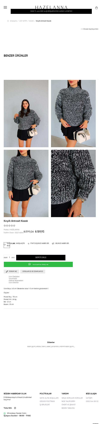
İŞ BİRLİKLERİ (45, 405)
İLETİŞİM (89, 398)
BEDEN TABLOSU (68, 408)
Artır (13, 257)
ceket (48, 346)
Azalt (5, 257)
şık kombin (55, 346)
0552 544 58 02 (92, 401)
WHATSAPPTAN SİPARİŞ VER (40, 264)
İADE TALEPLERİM (68, 401)
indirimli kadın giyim (66, 346)
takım (44, 346)
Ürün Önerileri (14, 282)
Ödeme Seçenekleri (16, 281)
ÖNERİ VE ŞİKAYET (69, 405)
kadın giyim (31, 346)
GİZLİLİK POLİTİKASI (47, 401)
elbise (38, 346)
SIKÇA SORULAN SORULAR (72, 398)
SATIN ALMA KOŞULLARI (49, 398)
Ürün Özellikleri (14, 277)
